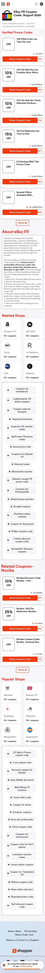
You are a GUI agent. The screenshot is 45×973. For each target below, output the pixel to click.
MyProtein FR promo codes (22, 438)
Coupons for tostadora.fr (22, 390)
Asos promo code (22, 447)
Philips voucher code (22, 531)
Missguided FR (11, 737)
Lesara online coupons (22, 864)
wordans (8, 695)
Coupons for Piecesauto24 (22, 490)
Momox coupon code (22, 882)
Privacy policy (24, 956)
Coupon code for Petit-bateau (22, 845)
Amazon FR (10, 331)
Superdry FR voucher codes (22, 427)
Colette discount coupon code (22, 540)
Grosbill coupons (22, 506)
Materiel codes (22, 464)
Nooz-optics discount (22, 889)
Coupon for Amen (22, 805)
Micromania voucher (22, 471)
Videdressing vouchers (22, 499)
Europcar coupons (22, 812)
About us (10, 940)
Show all (22, 223)
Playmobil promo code (22, 897)
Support (35, 940)
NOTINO (30, 331)
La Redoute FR (33, 352)
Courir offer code (22, 797)
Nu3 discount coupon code (22, 905)
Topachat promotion (22, 419)
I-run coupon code (22, 762)
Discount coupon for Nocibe (22, 771)
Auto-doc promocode (22, 819)
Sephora (30, 373)
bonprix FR (31, 695)
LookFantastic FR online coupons (22, 400)
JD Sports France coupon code (22, 753)
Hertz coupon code (22, 827)
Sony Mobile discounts (22, 780)
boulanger (9, 716)
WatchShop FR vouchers (22, 788)
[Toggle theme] (41, 4)
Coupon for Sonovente (22, 524)
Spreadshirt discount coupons (22, 550)
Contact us (23, 940)
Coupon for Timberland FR (22, 873)
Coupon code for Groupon (22, 410)
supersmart (32, 737)
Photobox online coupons (22, 515)
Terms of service (38, 956)
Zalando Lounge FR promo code (22, 480)
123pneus (30, 716)
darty (7, 352)
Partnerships (30, 931)
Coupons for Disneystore (22, 835)
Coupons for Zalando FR (22, 455)
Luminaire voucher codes (22, 855)
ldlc (6, 373)
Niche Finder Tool (24, 935)
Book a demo (14, 931)
